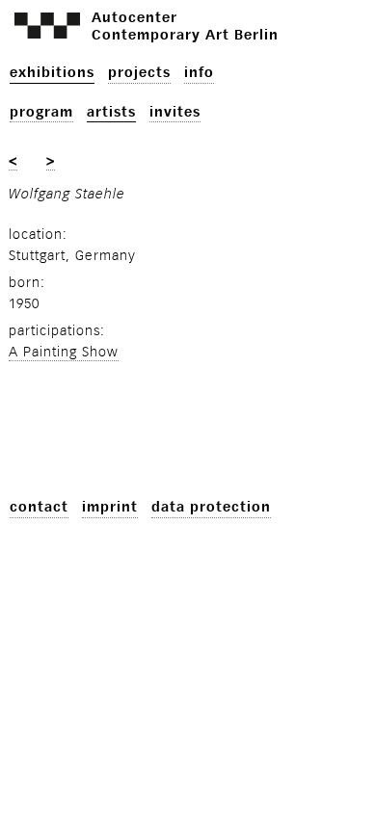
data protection (211, 507)
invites (175, 112)
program (41, 112)
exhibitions (52, 73)
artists (111, 112)
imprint (110, 507)
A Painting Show (64, 352)
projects (139, 73)
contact (39, 507)
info (199, 73)
